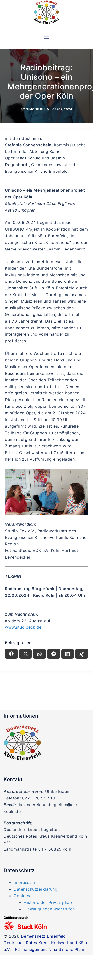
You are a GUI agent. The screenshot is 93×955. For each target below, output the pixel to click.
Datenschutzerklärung (35, 889)
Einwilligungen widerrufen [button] (49, 909)
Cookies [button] (22, 895)
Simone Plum (38, 109)
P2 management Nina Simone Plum (49, 949)
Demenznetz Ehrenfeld (43, 936)
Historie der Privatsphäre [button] (49, 902)
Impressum (24, 882)
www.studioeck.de (23, 627)
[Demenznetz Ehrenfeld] (47, 12)
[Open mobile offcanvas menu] (46, 37)
